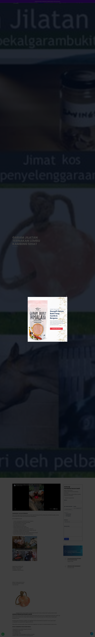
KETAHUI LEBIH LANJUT (56, 328)
